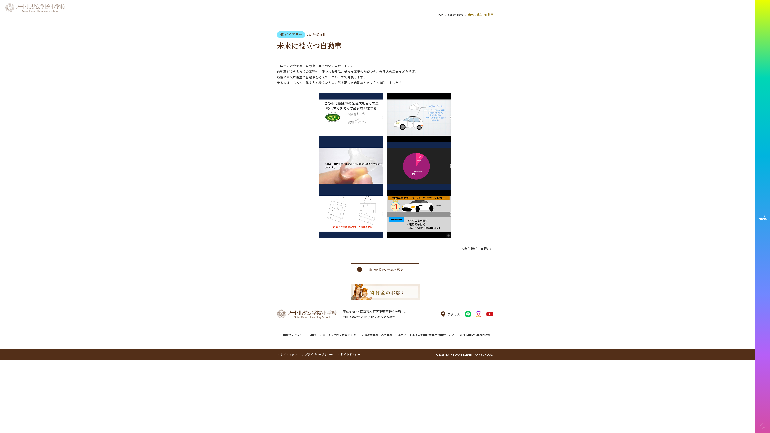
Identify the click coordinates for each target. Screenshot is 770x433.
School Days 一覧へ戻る (386, 269)
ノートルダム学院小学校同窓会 (471, 335)
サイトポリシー (350, 354)
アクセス (453, 314)
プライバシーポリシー (319, 354)
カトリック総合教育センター (340, 335)
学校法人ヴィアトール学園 (300, 335)
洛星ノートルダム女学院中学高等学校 (422, 335)
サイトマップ (288, 354)
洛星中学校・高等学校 (378, 335)
